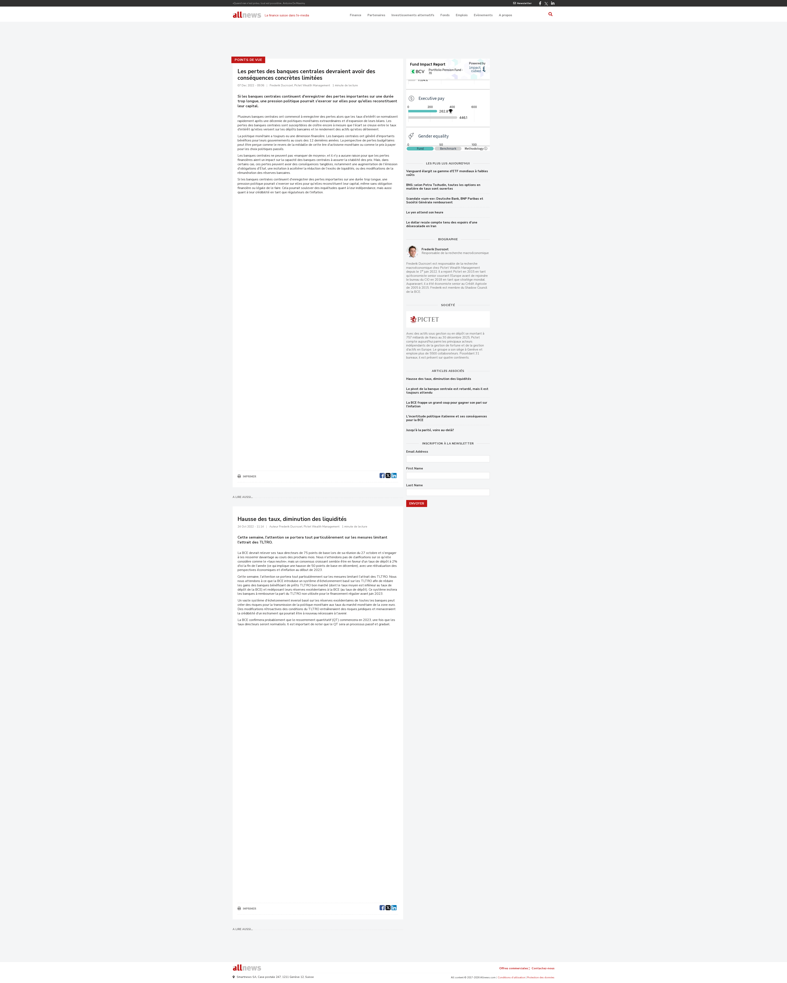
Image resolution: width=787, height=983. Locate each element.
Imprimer (249, 476)
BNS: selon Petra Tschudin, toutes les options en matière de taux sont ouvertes (443, 186)
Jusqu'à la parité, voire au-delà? (430, 430)
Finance (355, 15)
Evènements (483, 15)
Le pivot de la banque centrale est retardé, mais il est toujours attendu (447, 390)
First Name (414, 468)
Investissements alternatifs (412, 15)
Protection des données (540, 977)
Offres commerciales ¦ (514, 968)
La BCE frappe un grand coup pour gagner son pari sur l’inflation (446, 404)
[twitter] (388, 475)
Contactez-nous (543, 968)
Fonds (445, 15)
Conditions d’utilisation (511, 977)
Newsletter (524, 3)
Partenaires (376, 15)
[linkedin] (394, 475)
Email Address (417, 452)
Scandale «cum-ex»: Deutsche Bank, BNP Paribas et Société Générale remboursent (444, 200)
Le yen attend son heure (424, 212)
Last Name (414, 485)
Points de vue (248, 60)
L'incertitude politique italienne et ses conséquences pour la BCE (446, 418)
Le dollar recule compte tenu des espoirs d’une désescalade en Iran (441, 224)
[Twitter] (546, 3)
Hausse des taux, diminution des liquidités (438, 379)
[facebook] (382, 475)
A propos (505, 15)
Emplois (462, 15)
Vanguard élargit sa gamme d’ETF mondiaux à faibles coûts (447, 173)
